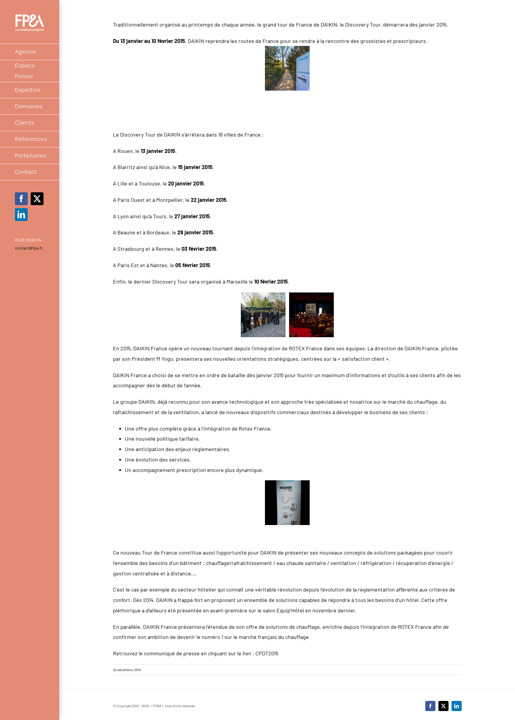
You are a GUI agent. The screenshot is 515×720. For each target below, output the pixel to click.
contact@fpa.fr (29, 247)
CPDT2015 (266, 653)
